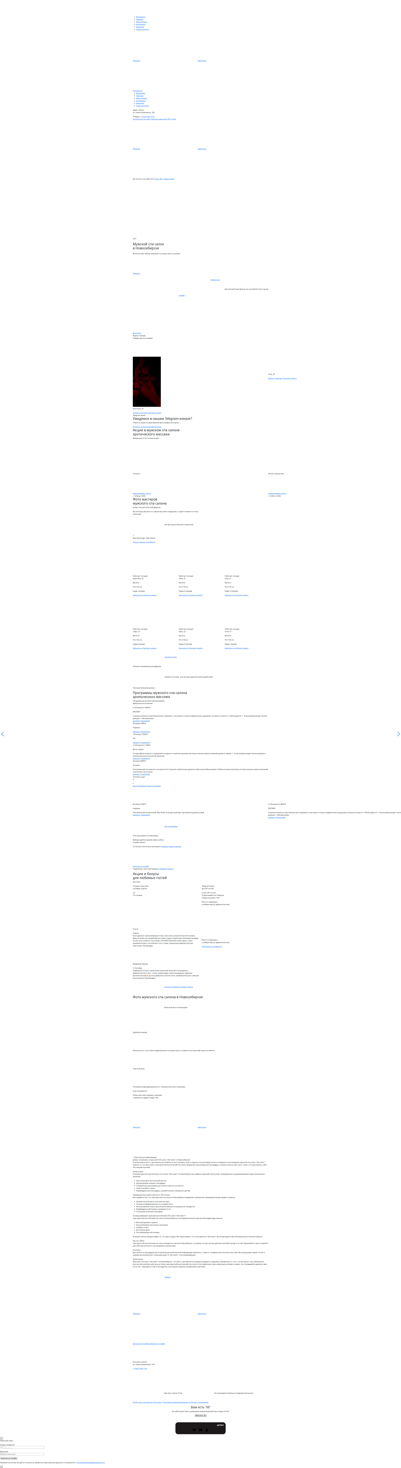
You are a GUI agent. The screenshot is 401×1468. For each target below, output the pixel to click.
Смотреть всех (170, 657)
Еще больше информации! (146, 1157)
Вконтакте (202, 61)
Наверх (168, 1277)
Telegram (136, 61)
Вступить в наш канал (142, 427)
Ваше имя (4, 1451)
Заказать (136, 721)
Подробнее (145, 721)
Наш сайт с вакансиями (164, 179)
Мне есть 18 (201, 1415)
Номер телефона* (7, 1445)
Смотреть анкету (154, 413)
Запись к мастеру (140, 413)
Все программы (139, 786)
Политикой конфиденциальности (91, 1462)
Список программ (153, 786)
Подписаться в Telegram (212, 946)
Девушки (139, 19)
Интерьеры (141, 24)
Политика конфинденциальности (176, 1402)
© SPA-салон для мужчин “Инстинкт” (147, 1402)
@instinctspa (156, 427)
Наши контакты (142, 29)
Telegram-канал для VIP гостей (163, 119)
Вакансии (140, 27)
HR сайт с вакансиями (199, 1402)
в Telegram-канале (166, 869)
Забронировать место (142, 493)
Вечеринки (140, 17)
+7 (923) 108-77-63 (147, 116)
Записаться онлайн (141, 866)
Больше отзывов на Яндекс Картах (179, 987)
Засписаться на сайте (141, 119)
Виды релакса (141, 22)
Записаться (137, 91)
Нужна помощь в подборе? (144, 542)
